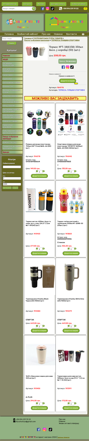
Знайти (11, 43)
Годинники (7, 79)
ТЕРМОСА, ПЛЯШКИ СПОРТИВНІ (65, 40)
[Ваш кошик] (85, 9)
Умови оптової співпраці (69, 423)
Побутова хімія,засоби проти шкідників (12, 132)
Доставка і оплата (58, 4)
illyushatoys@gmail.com (26, 422)
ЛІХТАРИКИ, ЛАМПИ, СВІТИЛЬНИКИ (11, 110)
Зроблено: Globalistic (63, 437)
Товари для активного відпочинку (12, 147)
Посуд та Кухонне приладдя (10, 138)
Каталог (12, 50)
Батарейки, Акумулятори (8, 64)
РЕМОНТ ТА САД (9, 142)
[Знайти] (33, 8)
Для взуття (7, 86)
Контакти (27, 4)
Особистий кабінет (79, 4)
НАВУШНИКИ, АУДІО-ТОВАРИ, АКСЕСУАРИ (12, 116)
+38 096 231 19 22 (70, 8)
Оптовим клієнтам (9, 4)
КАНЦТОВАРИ (8, 106)
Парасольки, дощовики (8, 126)
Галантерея (8, 75)
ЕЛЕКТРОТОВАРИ (10, 96)
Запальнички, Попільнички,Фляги (11, 101)
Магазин (41, 4)
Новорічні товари (10, 121)
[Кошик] (82, 34)
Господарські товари (11, 83)
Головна (9, 34)
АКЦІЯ (5, 59)
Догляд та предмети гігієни (11, 91)
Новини (58, 34)
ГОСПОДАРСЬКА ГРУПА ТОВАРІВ (47, 38)
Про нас (46, 34)
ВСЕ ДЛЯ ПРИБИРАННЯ (8, 70)
